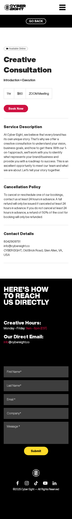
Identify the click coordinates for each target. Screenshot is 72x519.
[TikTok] (36, 483)
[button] (62, 7)
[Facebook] (17, 483)
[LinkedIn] (54, 483)
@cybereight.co (17, 342)
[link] (16, 108)
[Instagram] (27, 483)
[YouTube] (45, 483)
